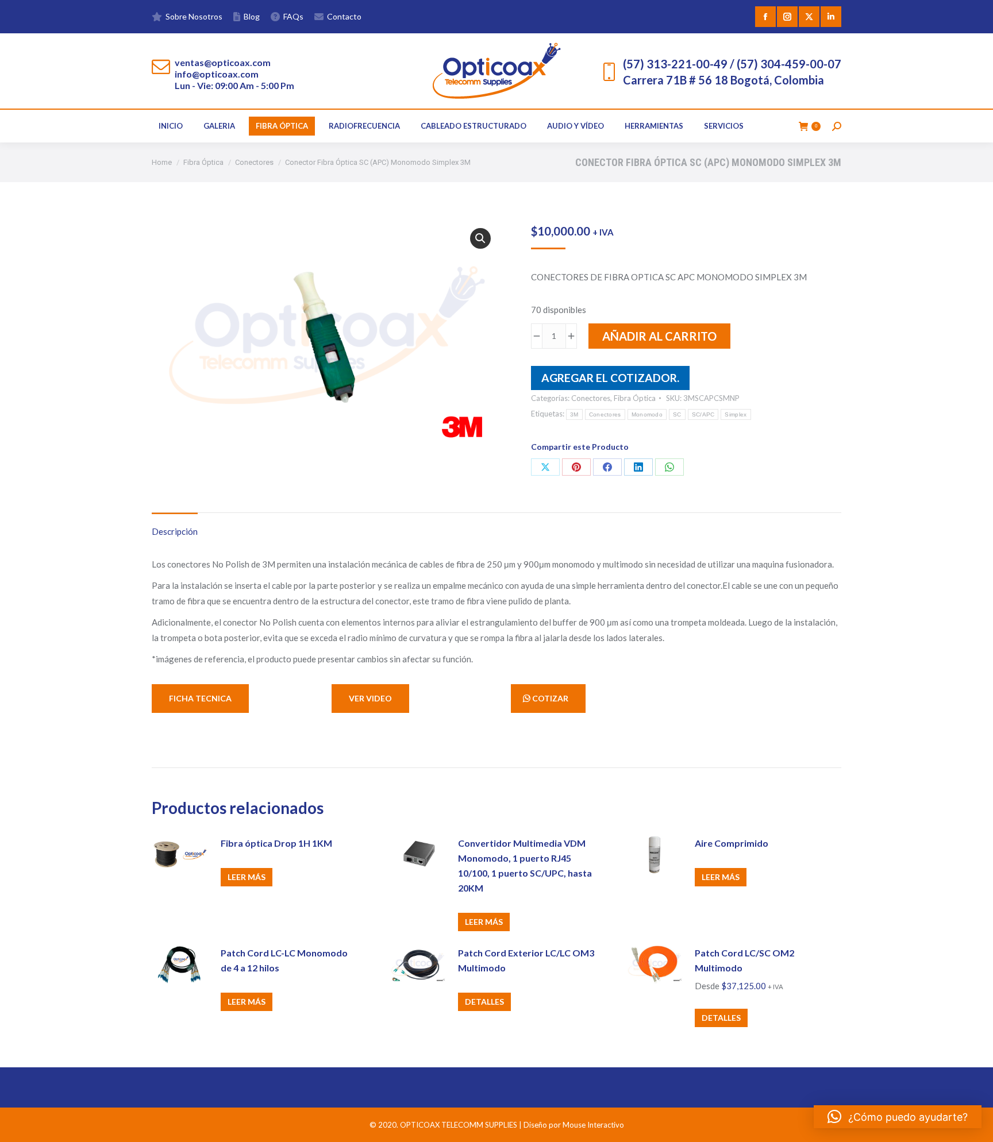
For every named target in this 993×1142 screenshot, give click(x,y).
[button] (480, 238)
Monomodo (647, 414)
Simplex (735, 414)
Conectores (590, 398)
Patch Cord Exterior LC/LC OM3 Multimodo (526, 960)
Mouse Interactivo (593, 1124)
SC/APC (703, 414)
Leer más (246, 877)
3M (574, 414)
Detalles (484, 1001)
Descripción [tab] (175, 531)
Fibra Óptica (635, 398)
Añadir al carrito (659, 336)
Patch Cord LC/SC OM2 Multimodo (744, 960)
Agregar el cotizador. (610, 377)
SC (677, 414)
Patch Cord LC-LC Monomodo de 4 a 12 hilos (284, 960)
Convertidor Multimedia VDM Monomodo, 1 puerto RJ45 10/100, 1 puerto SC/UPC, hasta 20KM (525, 865)
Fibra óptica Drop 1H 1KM (276, 843)
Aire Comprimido (731, 843)
